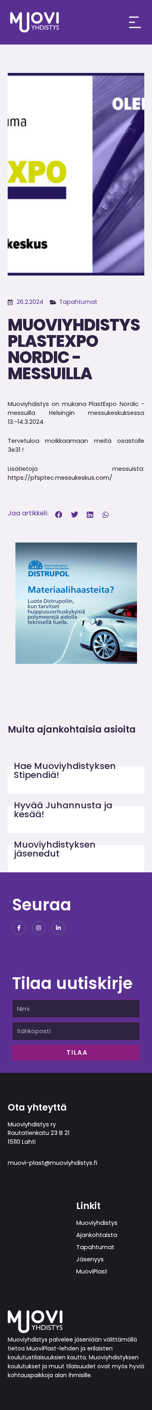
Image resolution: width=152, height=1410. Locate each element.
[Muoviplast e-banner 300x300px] (76, 602)
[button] (59, 514)
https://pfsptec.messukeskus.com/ (60, 478)
